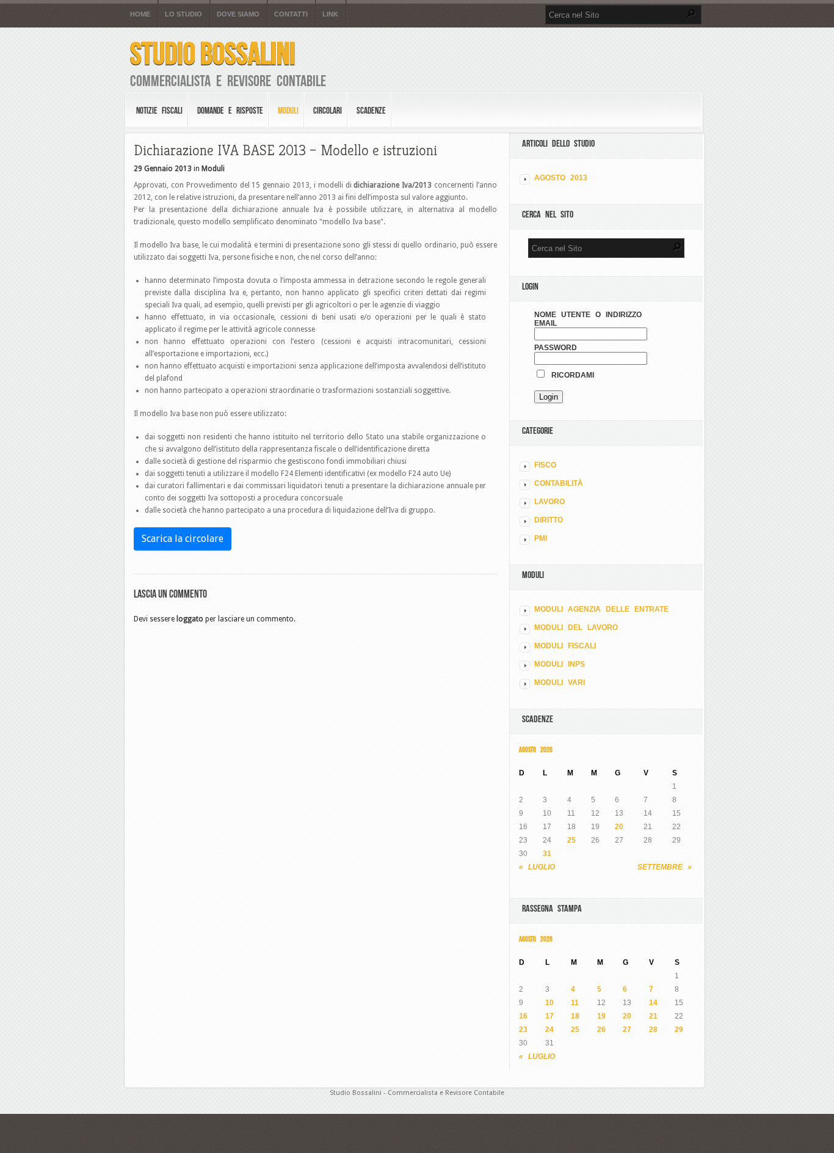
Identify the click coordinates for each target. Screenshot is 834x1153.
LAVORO (549, 501)
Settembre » (664, 867)
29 (679, 1029)
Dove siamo (238, 14)
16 (523, 1016)
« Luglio (537, 867)
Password (555, 347)
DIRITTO (548, 520)
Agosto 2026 (536, 749)
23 (523, 1029)
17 (549, 1016)
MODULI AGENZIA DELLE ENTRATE (601, 609)
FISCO (545, 465)
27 (627, 1029)
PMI (540, 538)
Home (140, 14)
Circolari (327, 110)
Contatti (291, 14)
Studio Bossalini (213, 53)
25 (571, 840)
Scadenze (371, 110)
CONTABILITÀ (558, 483)
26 (601, 1029)
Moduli (288, 110)
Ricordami (570, 375)
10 (549, 1002)
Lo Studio (183, 14)
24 (549, 1029)
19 (601, 1016)
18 (575, 1016)
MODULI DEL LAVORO (576, 627)
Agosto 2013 (560, 178)
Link (330, 14)
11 (575, 1002)
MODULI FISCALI (565, 646)
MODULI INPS (559, 664)
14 (653, 1002)
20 (619, 826)
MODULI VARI (559, 682)
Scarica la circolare (182, 538)
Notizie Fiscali (159, 110)
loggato (189, 619)
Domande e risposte (230, 110)
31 (547, 853)
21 (653, 1016)
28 (653, 1029)
